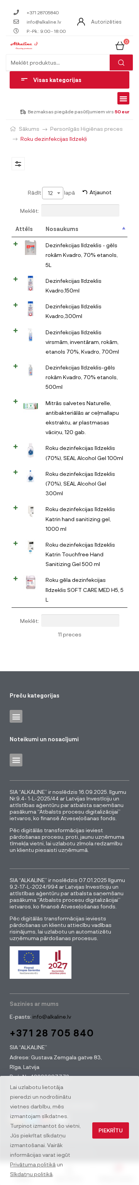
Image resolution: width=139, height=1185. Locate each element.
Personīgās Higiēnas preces (86, 128)
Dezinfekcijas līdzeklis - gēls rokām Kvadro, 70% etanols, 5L (82, 255)
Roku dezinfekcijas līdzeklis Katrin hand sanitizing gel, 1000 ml (80, 519)
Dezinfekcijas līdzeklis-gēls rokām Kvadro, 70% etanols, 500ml (82, 377)
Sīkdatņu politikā (31, 1174)
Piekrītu (110, 1130)
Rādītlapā (51, 192)
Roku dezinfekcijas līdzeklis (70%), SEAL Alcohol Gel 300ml (80, 483)
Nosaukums (62, 229)
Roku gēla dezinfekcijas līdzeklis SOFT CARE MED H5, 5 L (85, 589)
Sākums (29, 128)
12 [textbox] (50, 193)
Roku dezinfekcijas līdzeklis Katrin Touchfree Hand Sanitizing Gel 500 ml (80, 554)
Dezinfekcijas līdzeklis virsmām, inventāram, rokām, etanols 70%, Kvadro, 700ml (82, 342)
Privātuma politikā (33, 1164)
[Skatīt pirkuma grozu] (119, 45)
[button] (123, 98)
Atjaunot (101, 192)
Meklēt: (29, 210)
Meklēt (121, 62)
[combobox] (52, 193)
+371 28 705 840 (52, 1032)
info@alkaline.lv (51, 1016)
